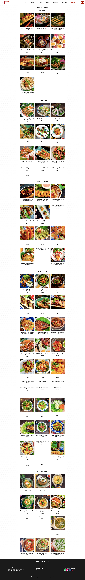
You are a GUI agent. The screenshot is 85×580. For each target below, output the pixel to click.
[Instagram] (67, 570)
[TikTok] (72, 570)
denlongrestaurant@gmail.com (42, 570)
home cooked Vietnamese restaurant (13, 3)
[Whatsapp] (65, 570)
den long (7, 1)
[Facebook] (70, 570)
